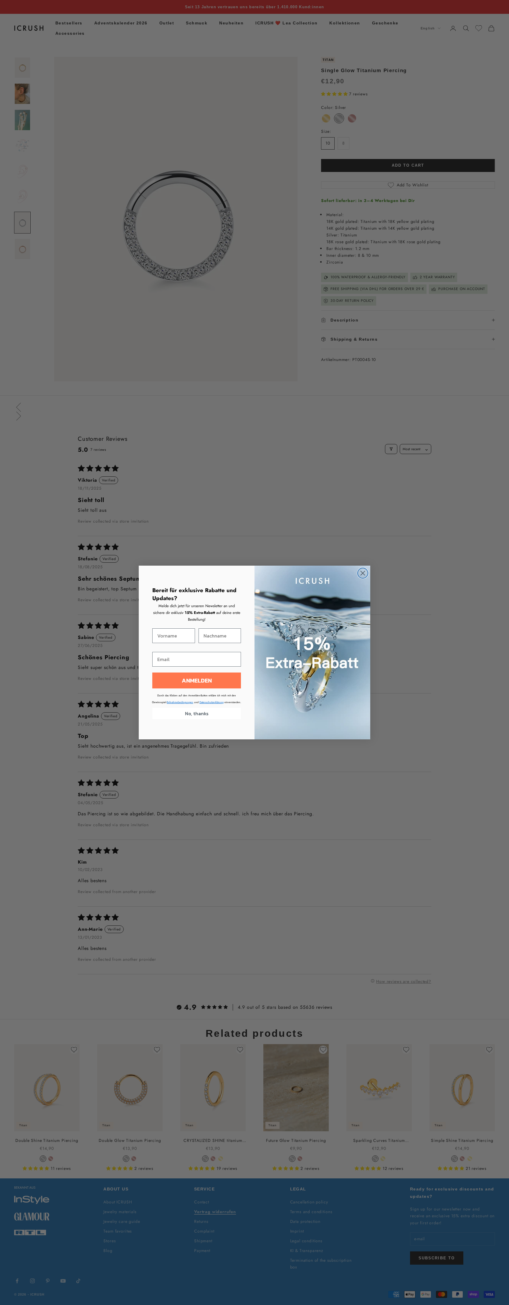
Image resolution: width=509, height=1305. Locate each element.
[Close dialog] (363, 573)
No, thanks (197, 713)
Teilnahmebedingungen (180, 702)
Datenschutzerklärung (211, 702)
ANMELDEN (197, 680)
